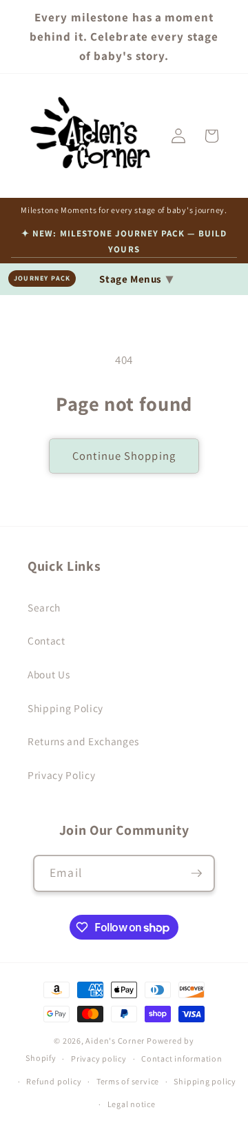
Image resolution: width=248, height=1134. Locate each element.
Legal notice (131, 1104)
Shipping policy (205, 1081)
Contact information (182, 1058)
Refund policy (53, 1081)
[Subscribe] (196, 873)
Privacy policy (99, 1058)
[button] (211, 135)
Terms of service (127, 1081)
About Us (49, 674)
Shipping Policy (65, 708)
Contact (46, 640)
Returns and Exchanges (83, 741)
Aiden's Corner (115, 1040)
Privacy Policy (61, 775)
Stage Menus (136, 278)
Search (44, 607)
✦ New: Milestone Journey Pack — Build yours (123, 240)
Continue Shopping (124, 455)
